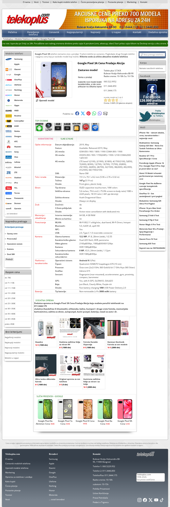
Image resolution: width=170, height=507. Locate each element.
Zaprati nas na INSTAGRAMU (152, 248)
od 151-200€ (10, 293)
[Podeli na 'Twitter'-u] (83, 114)
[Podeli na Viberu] (100, 114)
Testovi (45, 2)
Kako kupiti (10, 481)
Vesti (36, 2)
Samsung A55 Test (147, 243)
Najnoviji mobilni (12, 347)
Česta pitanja (11, 486)
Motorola (53, 495)
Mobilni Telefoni (22, 39)
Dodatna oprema (157, 32)
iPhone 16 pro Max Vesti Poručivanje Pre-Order (150, 209)
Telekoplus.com (143, 474)
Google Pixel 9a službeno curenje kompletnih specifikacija (150, 186)
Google (35, 39)
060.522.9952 (110, 81)
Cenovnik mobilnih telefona (17, 463)
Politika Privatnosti (101, 488)
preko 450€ (9, 324)
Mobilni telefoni (14, 53)
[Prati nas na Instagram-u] (139, 501)
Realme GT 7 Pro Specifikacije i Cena (148, 157)
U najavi (116, 32)
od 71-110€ (9, 283)
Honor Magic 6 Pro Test (149, 224)
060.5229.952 (108, 466)
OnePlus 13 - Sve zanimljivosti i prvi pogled (150, 195)
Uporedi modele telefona (16, 468)
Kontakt (143, 2)
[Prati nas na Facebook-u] (152, 92)
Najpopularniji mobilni (14, 353)
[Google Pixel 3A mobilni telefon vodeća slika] (54, 96)
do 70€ (8, 277)
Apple (51, 463)
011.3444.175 (110, 90)
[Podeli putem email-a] (105, 114)
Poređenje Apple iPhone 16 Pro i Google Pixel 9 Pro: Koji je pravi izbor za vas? (152, 166)
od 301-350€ (10, 308)
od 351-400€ (10, 313)
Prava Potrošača (100, 497)
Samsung (53, 459)
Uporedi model (46, 100)
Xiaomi (52, 468)
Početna (12, 32)
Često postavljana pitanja (92, 2)
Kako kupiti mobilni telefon (65, 2)
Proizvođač (12, 239)
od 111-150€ (10, 288)
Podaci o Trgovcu (101, 502)
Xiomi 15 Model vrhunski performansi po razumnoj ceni (151, 176)
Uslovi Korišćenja (101, 493)
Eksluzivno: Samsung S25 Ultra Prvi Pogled (150, 202)
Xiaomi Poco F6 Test (148, 239)
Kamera (10, 249)
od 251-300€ (10, 303)
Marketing (131, 2)
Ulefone (52, 481)
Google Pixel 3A (48, 39)
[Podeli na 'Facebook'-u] (77, 114)
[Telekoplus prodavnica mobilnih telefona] (27, 25)
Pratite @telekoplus (151, 120)
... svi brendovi (11, 213)
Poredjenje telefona (33, 33)
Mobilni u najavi (12, 358)
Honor (52, 490)
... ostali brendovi (57, 499)
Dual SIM (11, 254)
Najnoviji (95, 32)
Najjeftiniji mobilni (13, 337)
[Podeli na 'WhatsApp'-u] (94, 114)
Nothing (52, 486)
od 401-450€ (10, 319)
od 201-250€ (10, 298)
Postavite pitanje (115, 2)
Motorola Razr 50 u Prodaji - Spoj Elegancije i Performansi (152, 232)
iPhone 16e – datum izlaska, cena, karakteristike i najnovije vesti (152, 135)
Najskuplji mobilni (12, 342)
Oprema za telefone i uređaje (18, 477)
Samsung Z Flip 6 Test (148, 220)
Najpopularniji (75, 32)
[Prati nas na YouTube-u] (156, 501)
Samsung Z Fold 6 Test (149, 215)
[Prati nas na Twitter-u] (150, 501)
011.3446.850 (110, 86)
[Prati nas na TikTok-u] (161, 501)
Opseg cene (12, 234)
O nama (26, 2)
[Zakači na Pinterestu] (88, 114)
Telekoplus (8, 39)
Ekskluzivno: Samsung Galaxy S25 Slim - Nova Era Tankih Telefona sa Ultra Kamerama (151, 147)
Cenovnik (54, 32)
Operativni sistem (14, 244)
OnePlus (53, 477)
